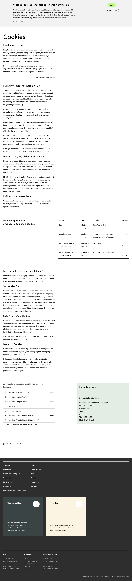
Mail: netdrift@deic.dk (50, 561)
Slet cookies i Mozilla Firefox (16, 397)
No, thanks (113, 10)
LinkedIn (34, 486)
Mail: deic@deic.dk (86, 420)
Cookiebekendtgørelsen (43, 78)
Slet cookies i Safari (13, 406)
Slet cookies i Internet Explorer (17, 392)
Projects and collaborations (13, 491)
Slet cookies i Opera (13, 411)
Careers (33, 478)
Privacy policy (106, 576)
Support (33, 482)
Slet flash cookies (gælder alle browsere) (21, 425)
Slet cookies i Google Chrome (16, 401)
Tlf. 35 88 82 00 (8, 559)
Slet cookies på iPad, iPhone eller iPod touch (22, 415)
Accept (111, 5)
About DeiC (35, 469)
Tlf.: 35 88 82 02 (85, 417)
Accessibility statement (120, 576)
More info (16, 21)
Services (6, 482)
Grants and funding (10, 474)
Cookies (96, 576)
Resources (7, 478)
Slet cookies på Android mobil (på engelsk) (22, 420)
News (33, 474)
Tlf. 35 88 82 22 (47, 559)
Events (5, 469)
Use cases (7, 486)
